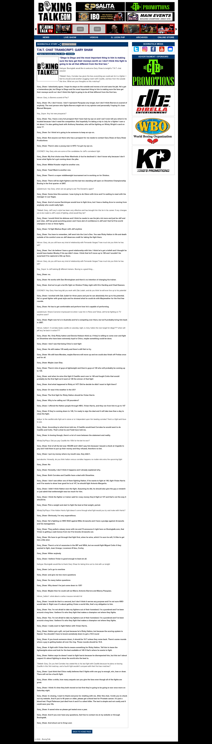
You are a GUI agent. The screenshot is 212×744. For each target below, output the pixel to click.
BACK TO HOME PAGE (82, 731)
